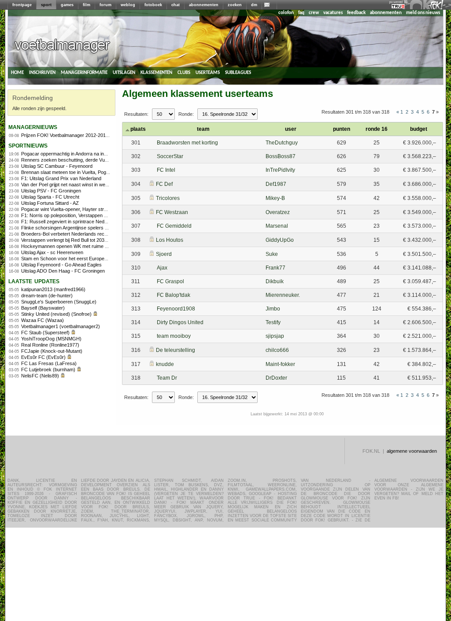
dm (254, 5)
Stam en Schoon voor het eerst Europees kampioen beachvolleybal (93, 258)
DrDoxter (276, 378)
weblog (128, 5)
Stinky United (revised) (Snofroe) (56, 314)
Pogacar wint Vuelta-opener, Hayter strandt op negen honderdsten (92, 209)
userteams (208, 72)
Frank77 (275, 268)
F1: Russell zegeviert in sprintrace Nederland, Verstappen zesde (90, 221)
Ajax (162, 268)
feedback (356, 13)
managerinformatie (84, 72)
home (17, 72)
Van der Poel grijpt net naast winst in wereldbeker (73, 184)
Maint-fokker (280, 364)
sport (46, 5)
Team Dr (167, 378)
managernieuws (32, 126)
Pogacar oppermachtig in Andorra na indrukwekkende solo (83, 153)
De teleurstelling (175, 350)
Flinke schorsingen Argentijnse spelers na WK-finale (76, 227)
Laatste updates (33, 281)
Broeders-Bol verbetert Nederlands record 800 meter (77, 234)
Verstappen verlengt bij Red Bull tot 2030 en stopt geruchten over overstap (100, 240)
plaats (138, 129)
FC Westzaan (172, 212)
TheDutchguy (282, 143)
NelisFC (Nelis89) (40, 375)
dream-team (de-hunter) (47, 295)
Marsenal (277, 226)
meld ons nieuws (423, 13)
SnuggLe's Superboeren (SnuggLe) (58, 301)
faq (301, 13)
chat (175, 5)
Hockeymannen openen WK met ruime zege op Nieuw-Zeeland (88, 246)
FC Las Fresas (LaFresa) (49, 363)
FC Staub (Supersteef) (45, 332)
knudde (165, 364)
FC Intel (166, 170)
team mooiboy (174, 336)
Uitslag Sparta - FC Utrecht (50, 197)
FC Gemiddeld (174, 226)
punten (341, 129)
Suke (272, 254)
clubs (183, 72)
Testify (273, 322)
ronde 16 (377, 129)
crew (314, 13)
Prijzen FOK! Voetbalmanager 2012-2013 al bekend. (76, 135)
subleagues (238, 72)
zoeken (235, 5)
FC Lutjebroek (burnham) (48, 369)
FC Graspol (170, 281)
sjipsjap (275, 336)
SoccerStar (170, 156)
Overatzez (278, 212)
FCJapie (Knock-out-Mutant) (51, 351)
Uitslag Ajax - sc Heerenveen (52, 252)
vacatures (333, 13)
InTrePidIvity (280, 170)
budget (418, 129)
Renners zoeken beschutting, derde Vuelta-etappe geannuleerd (88, 160)
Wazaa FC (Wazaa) (42, 320)
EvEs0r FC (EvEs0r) (43, 357)
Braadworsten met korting (187, 143)
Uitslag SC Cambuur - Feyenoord (56, 166)
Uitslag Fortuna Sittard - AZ (50, 203)
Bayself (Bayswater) (43, 307)
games (67, 5)
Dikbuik (275, 281)
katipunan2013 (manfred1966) (53, 289)
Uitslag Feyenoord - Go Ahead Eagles (61, 264)
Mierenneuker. (283, 295)
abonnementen (203, 5)
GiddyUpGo (280, 240)
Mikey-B (275, 198)
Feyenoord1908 (176, 309)
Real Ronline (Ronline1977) (50, 344)
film (86, 5)
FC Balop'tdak (173, 295)
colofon (286, 13)
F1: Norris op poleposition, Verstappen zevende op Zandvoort (86, 215)
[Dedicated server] (398, 6)
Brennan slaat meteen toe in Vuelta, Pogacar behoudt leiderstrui (88, 172)
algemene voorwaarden (412, 451)
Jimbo (273, 309)
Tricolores (168, 198)
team (203, 129)
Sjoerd (164, 254)
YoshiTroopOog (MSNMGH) (51, 338)
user (290, 129)
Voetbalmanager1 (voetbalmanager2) (60, 326)
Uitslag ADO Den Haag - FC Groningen (63, 271)
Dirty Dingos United (180, 322)
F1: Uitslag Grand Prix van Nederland (61, 178)
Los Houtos (169, 240)
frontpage (22, 5)
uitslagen (124, 72)
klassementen (156, 72)
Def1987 (276, 184)
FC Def (164, 184)
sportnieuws (28, 145)
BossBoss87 (281, 156)
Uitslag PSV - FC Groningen (51, 190)
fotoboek (153, 5)
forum (105, 5)
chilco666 (277, 350)
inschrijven (42, 72)
